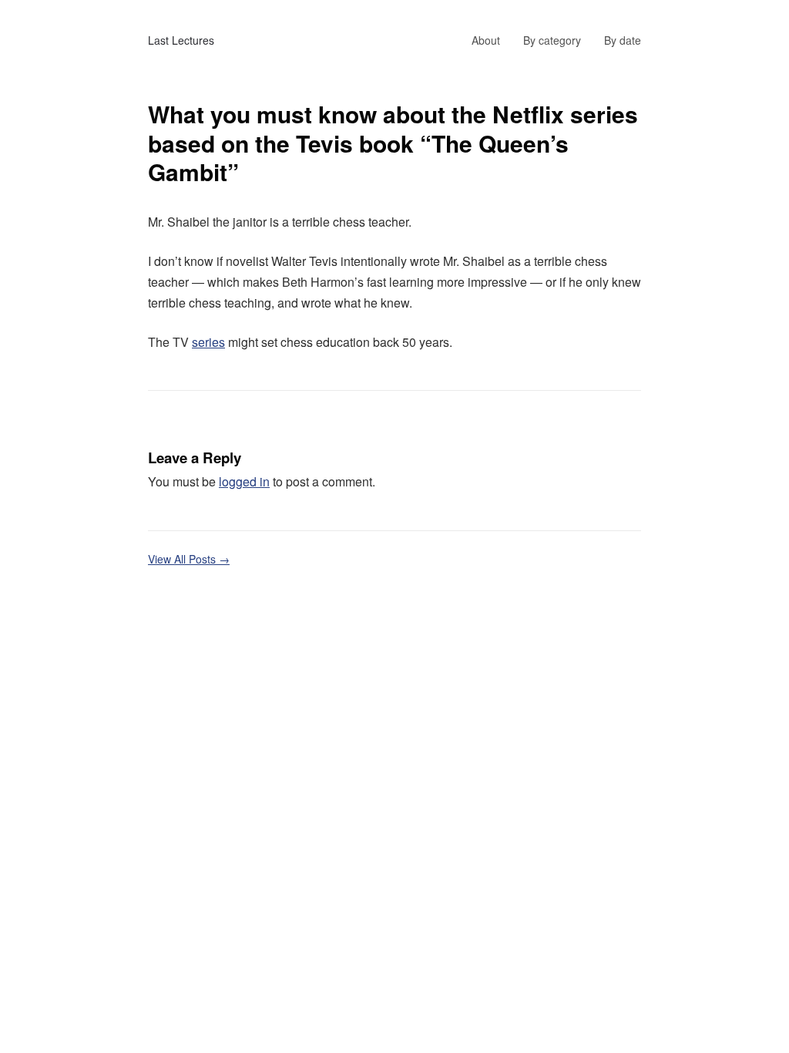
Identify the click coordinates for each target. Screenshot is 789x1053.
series (208, 342)
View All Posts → (189, 559)
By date (622, 40)
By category (552, 40)
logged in (244, 481)
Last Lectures (181, 40)
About (486, 40)
